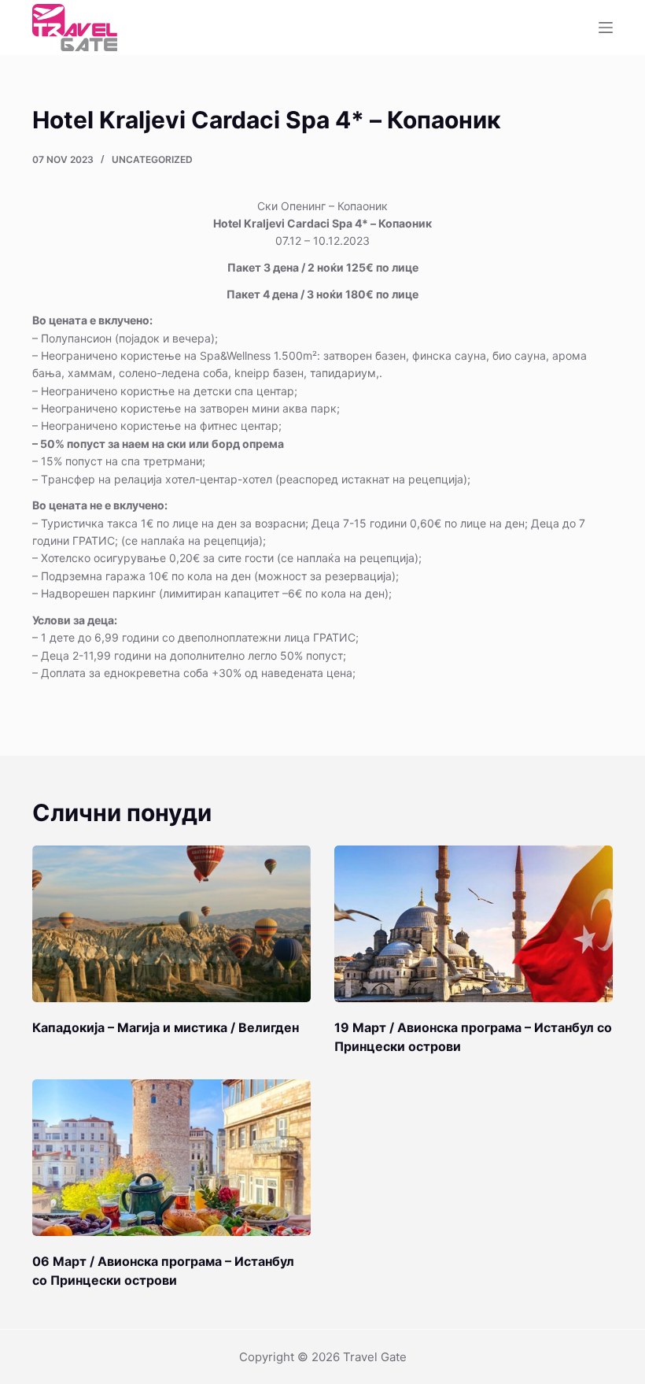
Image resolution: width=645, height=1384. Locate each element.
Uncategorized (152, 159)
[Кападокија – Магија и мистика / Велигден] (171, 924)
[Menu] (606, 27)
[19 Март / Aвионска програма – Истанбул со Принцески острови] (473, 924)
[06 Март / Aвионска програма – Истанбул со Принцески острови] (171, 1157)
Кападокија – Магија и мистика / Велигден (165, 1027)
